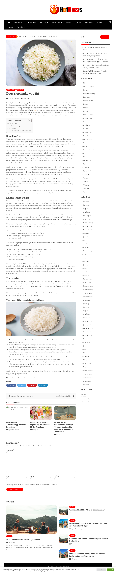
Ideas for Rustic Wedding (64, 396)
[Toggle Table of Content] (29, 120)
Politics (78, 22)
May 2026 (86, 209)
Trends (85, 178)
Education (86, 97)
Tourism (99, 22)
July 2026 (86, 201)
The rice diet (12, 128)
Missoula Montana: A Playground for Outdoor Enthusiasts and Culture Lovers (87, 554)
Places (85, 157)
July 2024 (86, 261)
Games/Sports (32, 22)
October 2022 (87, 335)
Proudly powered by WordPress (45, 569)
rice (35, 110)
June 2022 (86, 349)
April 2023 (86, 314)
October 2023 (87, 293)
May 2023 (86, 311)
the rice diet (33, 378)
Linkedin (43, 385)
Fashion (85, 108)
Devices (85, 90)
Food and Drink (88, 115)
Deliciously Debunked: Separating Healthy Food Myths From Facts (40, 424)
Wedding (86, 185)
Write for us (85, 401)
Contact (84, 396)
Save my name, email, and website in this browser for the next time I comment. (33, 484)
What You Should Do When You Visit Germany (87, 510)
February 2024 (87, 279)
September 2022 (88, 339)
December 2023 (88, 286)
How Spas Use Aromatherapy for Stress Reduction (16, 424)
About (83, 394)
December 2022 (88, 328)
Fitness (85, 111)
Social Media (87, 171)
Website (56, 476)
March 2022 (87, 360)
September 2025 (88, 230)
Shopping (86, 167)
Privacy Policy (86, 399)
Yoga (84, 192)
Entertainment (18, 22)
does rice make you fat (23, 378)
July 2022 (86, 346)
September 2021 (88, 377)
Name (8, 476)
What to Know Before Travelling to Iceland (23, 539)
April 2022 (86, 356)
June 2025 (86, 237)
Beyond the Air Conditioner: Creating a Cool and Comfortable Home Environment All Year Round (63, 427)
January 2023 (87, 325)
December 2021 (88, 367)
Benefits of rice (12, 123)
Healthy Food (10, 90)
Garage (85, 122)
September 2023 (88, 297)
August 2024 (87, 258)
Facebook (12, 385)
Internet (85, 143)
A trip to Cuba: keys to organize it (22, 396)
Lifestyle (68, 22)
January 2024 (87, 282)
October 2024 (87, 251)
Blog (84, 83)
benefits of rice (13, 378)
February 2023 (87, 321)
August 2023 (87, 300)
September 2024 (88, 254)
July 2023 (86, 304)
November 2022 (88, 332)
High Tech (43, 22)
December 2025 (88, 223)
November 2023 (88, 289)
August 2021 (87, 381)
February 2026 (87, 216)
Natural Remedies (89, 150)
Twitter (22, 385)
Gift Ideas (86, 129)
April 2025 (86, 244)
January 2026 (87, 219)
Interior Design (88, 139)
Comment (10, 450)
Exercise (85, 104)
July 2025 (86, 233)
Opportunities (56, 22)
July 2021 (86, 384)
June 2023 (86, 307)
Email (32, 476)
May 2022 (86, 353)
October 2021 (87, 374)
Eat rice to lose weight (15, 126)
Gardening (86, 125)
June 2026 (86, 205)
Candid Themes (76, 569)
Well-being (20, 27)
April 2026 (86, 212)
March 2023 (87, 318)
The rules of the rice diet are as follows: (21, 130)
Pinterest (33, 385)
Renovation (88, 22)
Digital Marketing (89, 93)
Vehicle (10, 27)
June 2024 (86, 265)
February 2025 (87, 247)
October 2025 (87, 226)
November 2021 (88, 370)
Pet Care (86, 153)
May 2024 (86, 268)
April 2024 (86, 272)
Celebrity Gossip (88, 86)
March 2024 (87, 275)
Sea (84, 164)
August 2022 (87, 342)
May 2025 (86, 240)
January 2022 (87, 363)
